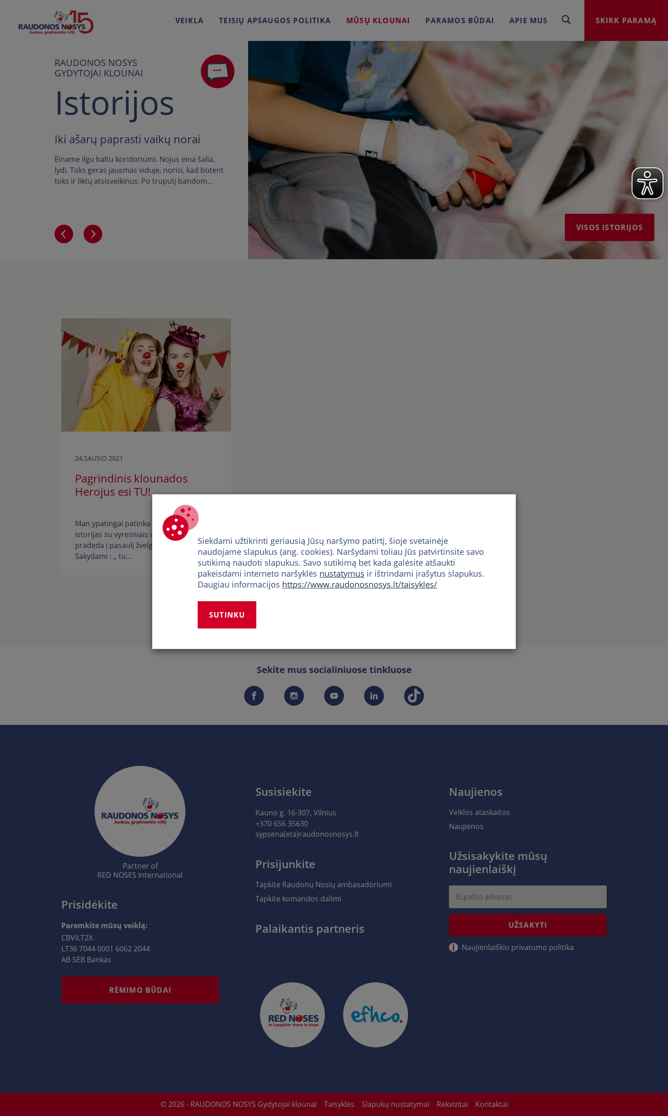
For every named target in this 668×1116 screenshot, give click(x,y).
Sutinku (227, 615)
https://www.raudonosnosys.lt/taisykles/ (359, 584)
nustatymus (341, 573)
